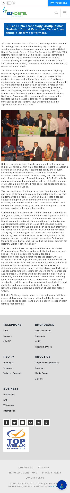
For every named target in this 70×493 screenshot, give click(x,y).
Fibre (5, 330)
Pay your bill (58, 3)
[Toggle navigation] (64, 13)
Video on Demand (12, 373)
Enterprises (9, 394)
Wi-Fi (37, 341)
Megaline (7, 336)
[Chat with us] (62, 485)
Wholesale (8, 405)
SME (5, 400)
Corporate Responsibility (47, 362)
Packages (40, 336)
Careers (39, 379)
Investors (39, 368)
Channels (8, 368)
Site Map (43, 468)
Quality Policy (35, 478)
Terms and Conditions (23, 473)
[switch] (9, 3)
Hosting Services (43, 347)
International (9, 411)
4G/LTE (7, 341)
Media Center (41, 373)
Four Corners (55, 486)
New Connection (43, 330)
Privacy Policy (51, 473)
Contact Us (26, 468)
